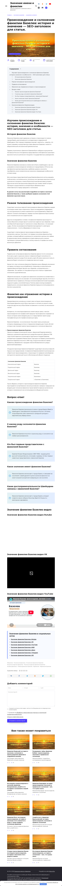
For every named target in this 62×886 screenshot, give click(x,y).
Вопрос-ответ (16, 89)
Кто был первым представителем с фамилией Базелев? (31, 96)
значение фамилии (20, 663)
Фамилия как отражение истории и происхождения (29, 87)
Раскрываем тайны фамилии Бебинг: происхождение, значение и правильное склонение (42, 754)
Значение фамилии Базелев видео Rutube (27, 107)
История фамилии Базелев (23, 77)
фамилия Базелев (46, 666)
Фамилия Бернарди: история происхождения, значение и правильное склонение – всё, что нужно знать (42, 786)
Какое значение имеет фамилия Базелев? (27, 98)
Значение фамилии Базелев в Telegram (24, 652)
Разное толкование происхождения (23, 82)
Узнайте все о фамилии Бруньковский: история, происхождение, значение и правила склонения (42, 820)
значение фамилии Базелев (35, 663)
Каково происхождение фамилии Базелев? (28, 91)
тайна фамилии (12, 666)
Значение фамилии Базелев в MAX (22, 647)
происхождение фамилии (15, 664)
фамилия (36, 666)
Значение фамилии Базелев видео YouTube (28, 112)
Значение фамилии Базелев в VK (22, 642)
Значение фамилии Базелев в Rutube (23, 639)
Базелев (10, 663)
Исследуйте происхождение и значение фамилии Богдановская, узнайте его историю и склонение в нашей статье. (17, 787)
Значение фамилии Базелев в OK (22, 655)
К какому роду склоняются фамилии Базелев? (28, 94)
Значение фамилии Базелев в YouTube (24, 644)
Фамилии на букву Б (15, 53)
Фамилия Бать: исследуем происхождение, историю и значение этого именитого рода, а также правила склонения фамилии (16, 821)
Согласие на (26, 713)
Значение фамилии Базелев (23, 79)
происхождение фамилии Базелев (35, 664)
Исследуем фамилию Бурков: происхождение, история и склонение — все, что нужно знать (43, 854)
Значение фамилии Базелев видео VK (26, 109)
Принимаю (43, 884)
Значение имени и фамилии (22, 871)
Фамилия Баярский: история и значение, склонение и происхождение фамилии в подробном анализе (17, 754)
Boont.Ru (52, 871)
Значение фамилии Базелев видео (23, 105)
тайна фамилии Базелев (25, 666)
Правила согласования (19, 84)
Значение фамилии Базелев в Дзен (23, 650)
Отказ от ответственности (15, 717)
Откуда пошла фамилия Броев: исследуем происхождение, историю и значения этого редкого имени (18, 854)
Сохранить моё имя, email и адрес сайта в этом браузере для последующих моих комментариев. (30, 709)
